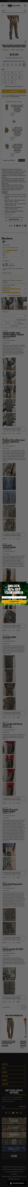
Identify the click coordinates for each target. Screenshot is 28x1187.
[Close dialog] (27, 582)
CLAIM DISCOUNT (14, 601)
